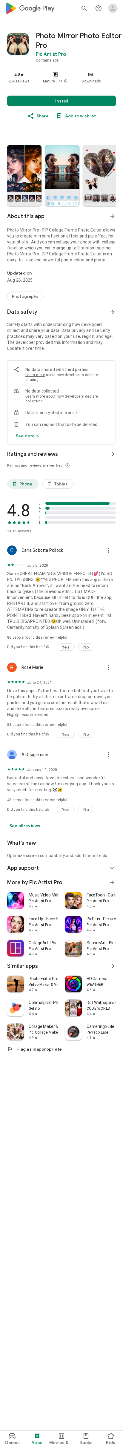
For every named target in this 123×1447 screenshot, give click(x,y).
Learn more (35, 375)
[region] (61, 77)
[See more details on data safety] (27, 436)
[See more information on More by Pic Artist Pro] (112, 882)
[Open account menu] (113, 8)
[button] (65, 81)
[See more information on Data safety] (112, 312)
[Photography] (25, 296)
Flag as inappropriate (34, 1049)
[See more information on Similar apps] (112, 966)
